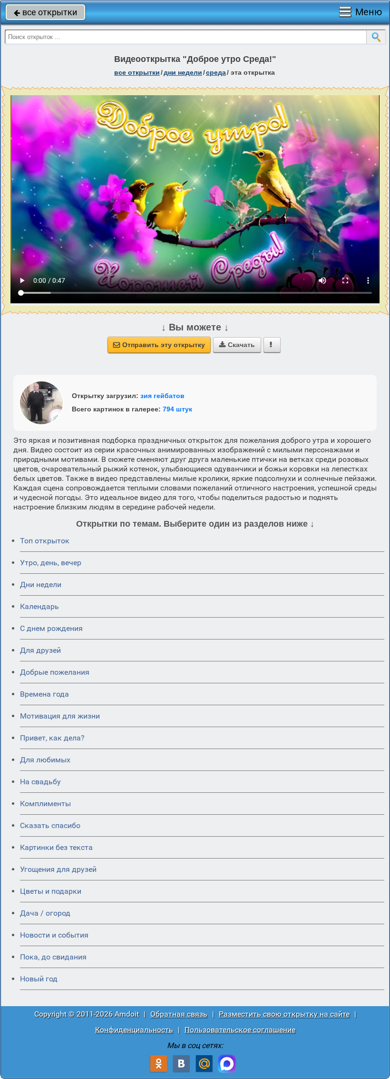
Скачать (237, 345)
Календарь (39, 606)
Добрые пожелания (54, 672)
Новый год (39, 978)
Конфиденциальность (134, 1029)
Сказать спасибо (50, 825)
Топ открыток (44, 540)
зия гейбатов (162, 396)
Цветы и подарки (50, 891)
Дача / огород (45, 913)
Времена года (44, 694)
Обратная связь (178, 1014)
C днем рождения (51, 628)
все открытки (45, 12)
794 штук (177, 409)
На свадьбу (40, 781)
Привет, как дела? (52, 737)
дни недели (183, 72)
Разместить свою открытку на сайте (284, 1014)
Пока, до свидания (53, 956)
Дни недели (40, 584)
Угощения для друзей (58, 869)
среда (216, 72)
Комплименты (45, 803)
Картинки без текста (56, 847)
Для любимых (45, 759)
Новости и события (54, 934)
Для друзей (40, 650)
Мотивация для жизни (60, 715)
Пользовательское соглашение (240, 1029)
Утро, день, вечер (50, 562)
